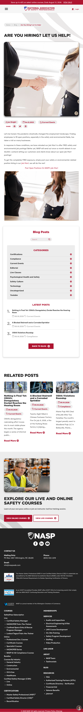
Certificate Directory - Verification (60, 683)
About (47, 654)
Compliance (32, 336)
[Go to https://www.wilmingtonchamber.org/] (41, 604)
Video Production (53, 642)
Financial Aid (51, 687)
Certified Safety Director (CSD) (20, 698)
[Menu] (6, 9)
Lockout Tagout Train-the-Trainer (20, 633)
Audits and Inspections (55, 620)
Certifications (11, 690)
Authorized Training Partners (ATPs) (61, 680)
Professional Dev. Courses (17, 639)
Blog (15, 25)
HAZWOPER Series (14, 649)
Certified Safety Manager (17, 620)
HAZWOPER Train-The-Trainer (19, 624)
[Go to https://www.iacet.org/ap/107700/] (41, 592)
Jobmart (49, 693)
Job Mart (25, 163)
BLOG (46, 667)
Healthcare (11, 675)
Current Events (48, 122)
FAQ (48, 677)
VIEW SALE (67, 2)
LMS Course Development (57, 629)
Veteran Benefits (53, 690)
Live (5, 618)
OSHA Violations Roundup (22, 332)
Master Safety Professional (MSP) (21, 694)
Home (8, 25)
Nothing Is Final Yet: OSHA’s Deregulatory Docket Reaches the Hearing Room (41, 311)
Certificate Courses (15, 642)
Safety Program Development (58, 636)
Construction (12, 665)
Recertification (13, 701)
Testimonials (51, 661)
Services (48, 616)
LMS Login (48, 648)
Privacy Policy (50, 711)
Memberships (50, 610)
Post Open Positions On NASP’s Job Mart (41, 168)
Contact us (9, 551)
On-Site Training (53, 633)
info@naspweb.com (12, 565)
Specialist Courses (14, 646)
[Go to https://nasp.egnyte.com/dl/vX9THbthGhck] (41, 576)
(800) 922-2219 (50, 558)
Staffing (49, 639)
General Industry (13, 662)
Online (7, 636)
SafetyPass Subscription (14, 614)
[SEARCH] (50, 239)
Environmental (13, 668)
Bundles (7, 656)
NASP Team (50, 658)
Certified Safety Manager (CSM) (17, 678)
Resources (49, 673)
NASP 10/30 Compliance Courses (20, 652)
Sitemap (59, 711)
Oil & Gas (10, 672)
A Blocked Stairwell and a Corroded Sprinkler (30, 322)
